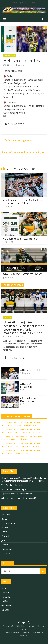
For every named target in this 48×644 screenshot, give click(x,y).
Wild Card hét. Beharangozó (27, 446)
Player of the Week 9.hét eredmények (22, 154)
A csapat (5, 592)
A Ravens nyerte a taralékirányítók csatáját (19, 498)
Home (4, 588)
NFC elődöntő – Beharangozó (27, 432)
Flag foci (5, 536)
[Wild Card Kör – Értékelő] (10, 368)
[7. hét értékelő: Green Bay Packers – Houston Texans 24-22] (24, 175)
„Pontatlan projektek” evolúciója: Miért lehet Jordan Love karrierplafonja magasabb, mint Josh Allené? (23, 327)
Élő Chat (5, 609)
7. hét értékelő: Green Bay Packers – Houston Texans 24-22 (23, 201)
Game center (7, 605)
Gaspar (21, 336)
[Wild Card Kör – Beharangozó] (10, 383)
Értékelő (4, 531)
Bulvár (4, 519)
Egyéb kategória (8, 523)
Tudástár (5, 601)
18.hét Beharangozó (23, 453)
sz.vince (21, 65)
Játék (3, 540)
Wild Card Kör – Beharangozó (26, 385)
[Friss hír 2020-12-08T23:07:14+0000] (24, 249)
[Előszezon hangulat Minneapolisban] (10, 397)
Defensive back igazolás (16, 140)
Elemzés (8, 317)
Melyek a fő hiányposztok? (26, 425)
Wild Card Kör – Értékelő (30, 370)
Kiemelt (4, 544)
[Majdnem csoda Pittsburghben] (24, 213)
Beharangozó (7, 514)
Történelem (6, 597)
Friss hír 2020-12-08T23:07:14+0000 (22, 274)
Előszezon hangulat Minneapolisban (28, 399)
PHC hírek (5, 553)
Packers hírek (10, 55)
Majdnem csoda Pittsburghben (20, 238)
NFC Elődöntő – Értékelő (17, 439)
